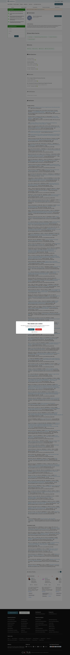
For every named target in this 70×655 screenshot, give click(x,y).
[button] (35, 332)
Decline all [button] (38, 329)
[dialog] (35, 327)
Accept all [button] (31, 329)
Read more (42, 326)
